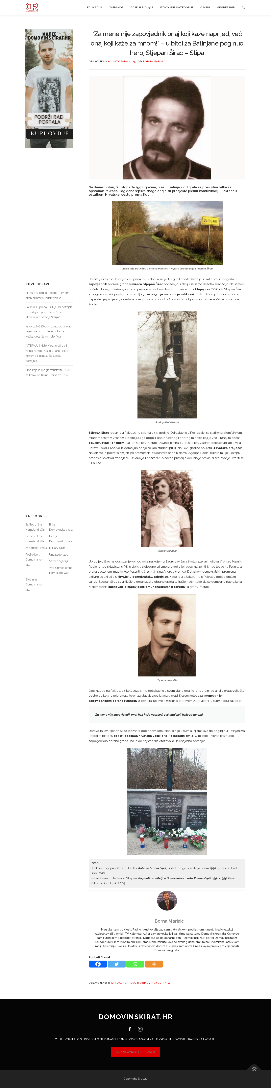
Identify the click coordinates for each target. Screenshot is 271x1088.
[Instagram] (139, 1028)
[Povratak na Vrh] (254, 1069)
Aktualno (119, 983)
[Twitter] (117, 964)
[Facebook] (98, 964)
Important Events (36, 547)
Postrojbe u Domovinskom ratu (34, 559)
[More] (154, 964)
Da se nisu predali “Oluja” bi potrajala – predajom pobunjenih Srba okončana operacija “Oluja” (48, 312)
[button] (242, 7)
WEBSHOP (117, 7)
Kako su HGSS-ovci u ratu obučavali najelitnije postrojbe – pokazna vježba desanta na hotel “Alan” (48, 331)
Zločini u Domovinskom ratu (34, 584)
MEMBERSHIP (226, 7)
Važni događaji (58, 561)
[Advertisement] (49, 215)
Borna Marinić (154, 61)
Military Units (57, 547)
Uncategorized (58, 554)
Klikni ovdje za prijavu (135, 1051)
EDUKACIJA (95, 7)
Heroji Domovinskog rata (149, 983)
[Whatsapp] (135, 964)
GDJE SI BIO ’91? (142, 7)
